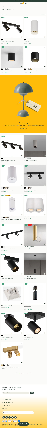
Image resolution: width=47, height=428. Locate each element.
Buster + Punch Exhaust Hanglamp (30, 278)
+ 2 (9, 365)
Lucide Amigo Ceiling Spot (28, 337)
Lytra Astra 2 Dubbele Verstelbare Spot (7, 41)
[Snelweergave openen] (22, 37)
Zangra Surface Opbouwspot (29, 246)
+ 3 (33, 69)
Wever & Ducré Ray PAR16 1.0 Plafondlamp (31, 71)
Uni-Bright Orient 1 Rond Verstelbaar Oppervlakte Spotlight (11, 219)
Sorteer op (42, 14)
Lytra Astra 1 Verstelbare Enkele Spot (7, 278)
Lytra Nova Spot (26, 41)
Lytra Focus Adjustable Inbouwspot (7, 337)
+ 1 (9, 69)
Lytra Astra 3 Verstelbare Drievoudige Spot (8, 160)
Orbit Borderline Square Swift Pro (6, 305)
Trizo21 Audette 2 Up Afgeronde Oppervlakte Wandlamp (10, 367)
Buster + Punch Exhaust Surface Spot (30, 160)
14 (27, 374)
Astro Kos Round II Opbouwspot (6, 71)
